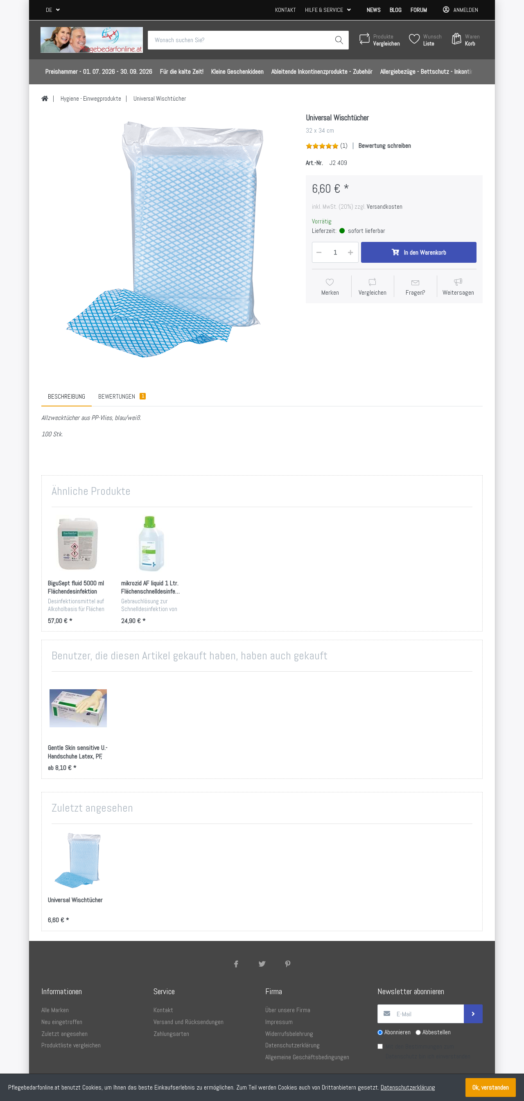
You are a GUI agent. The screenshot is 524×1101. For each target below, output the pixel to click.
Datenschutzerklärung (408, 1087)
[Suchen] (339, 40)
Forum (419, 10)
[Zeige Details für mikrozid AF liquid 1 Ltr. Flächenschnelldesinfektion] (151, 543)
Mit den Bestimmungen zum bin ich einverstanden (428, 1051)
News (374, 10)
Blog (396, 10)
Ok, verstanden (490, 1087)
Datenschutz (401, 1056)
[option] (167, 239)
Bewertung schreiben (385, 145)
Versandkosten (384, 206)
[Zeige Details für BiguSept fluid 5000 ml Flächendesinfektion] (78, 543)
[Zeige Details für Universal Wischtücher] (78, 860)
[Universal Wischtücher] (167, 239)
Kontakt (285, 10)
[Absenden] (473, 1013)
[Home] (44, 98)
